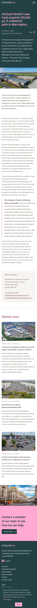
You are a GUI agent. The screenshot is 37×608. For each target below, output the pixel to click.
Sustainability (6, 572)
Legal (3, 585)
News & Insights (7, 574)
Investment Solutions (9, 569)
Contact (4, 577)
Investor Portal (7, 580)
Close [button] (18, 604)
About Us (5, 566)
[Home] (8, 2)
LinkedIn (7, 561)
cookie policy (7, 599)
